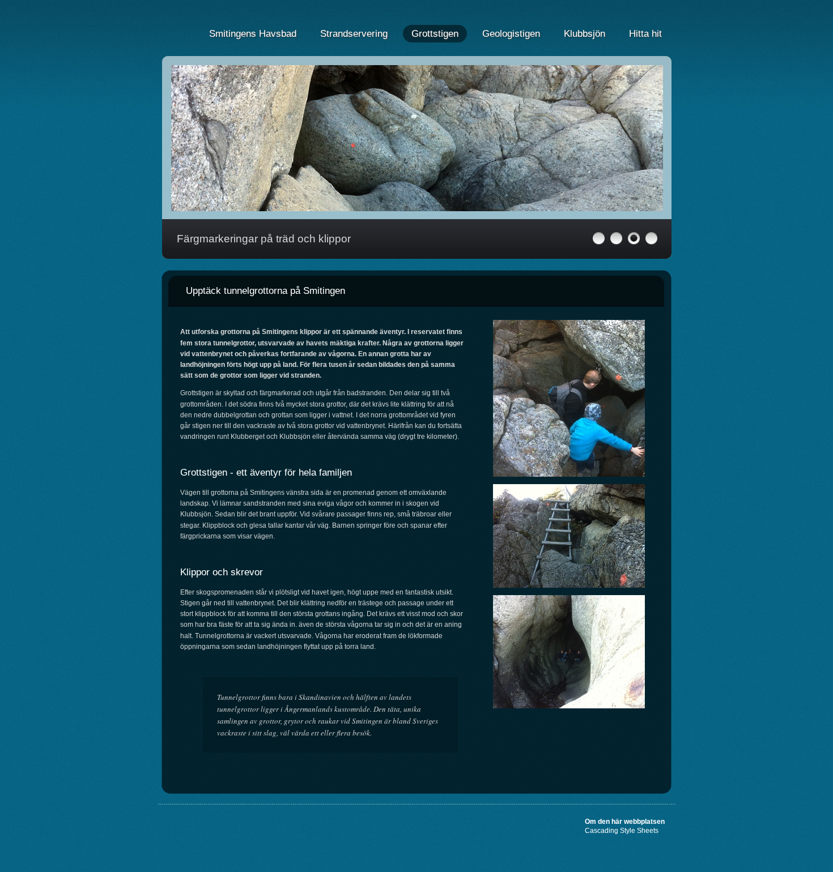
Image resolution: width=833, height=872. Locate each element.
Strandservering (354, 33)
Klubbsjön (584, 33)
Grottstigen (434, 33)
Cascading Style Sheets (621, 831)
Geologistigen (511, 33)
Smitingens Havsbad (252, 33)
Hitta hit (645, 33)
